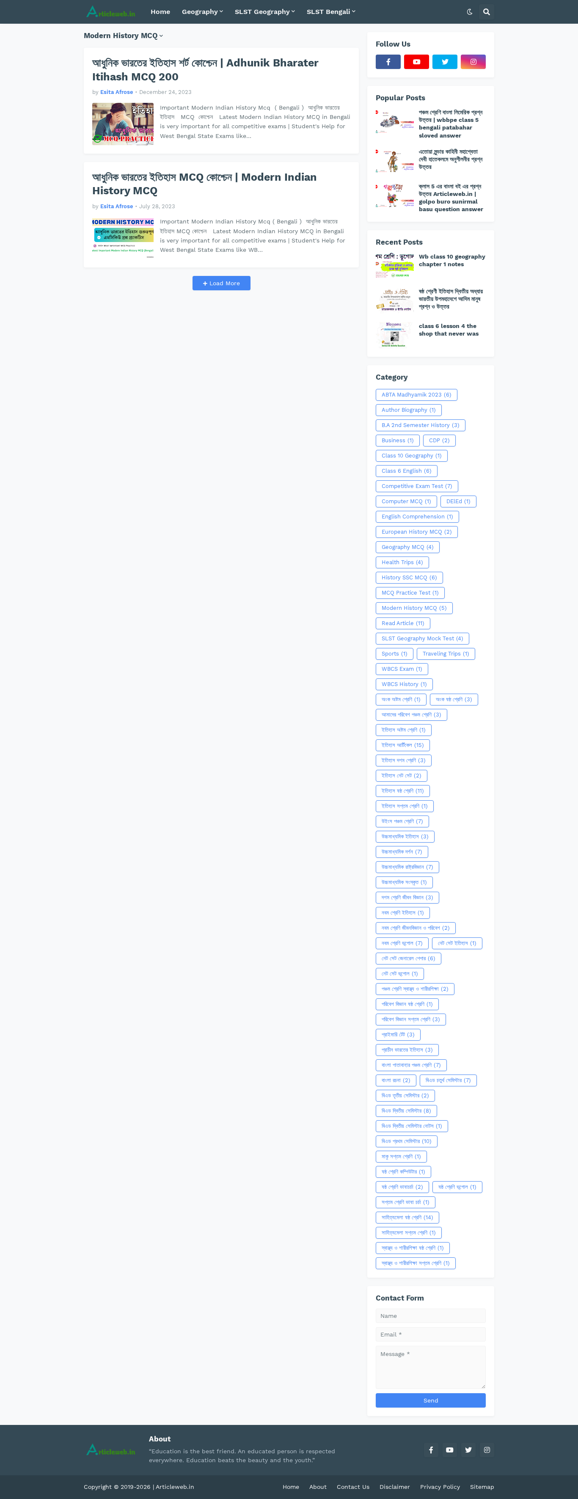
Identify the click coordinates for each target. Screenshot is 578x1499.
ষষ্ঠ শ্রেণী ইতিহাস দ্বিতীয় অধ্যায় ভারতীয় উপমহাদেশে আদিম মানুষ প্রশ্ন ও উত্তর (451, 299)
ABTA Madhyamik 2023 (416, 394)
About (318, 1486)
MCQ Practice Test (410, 593)
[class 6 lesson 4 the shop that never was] (395, 335)
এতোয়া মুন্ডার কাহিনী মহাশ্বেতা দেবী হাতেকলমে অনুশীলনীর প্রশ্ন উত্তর (450, 159)
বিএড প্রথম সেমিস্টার (407, 1141)
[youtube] (416, 62)
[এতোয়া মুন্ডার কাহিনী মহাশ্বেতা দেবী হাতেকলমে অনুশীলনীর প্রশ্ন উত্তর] (395, 161)
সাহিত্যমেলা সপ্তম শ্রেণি (409, 1232)
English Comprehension (417, 516)
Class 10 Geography (412, 455)
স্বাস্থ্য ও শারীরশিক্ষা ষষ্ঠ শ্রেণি (413, 1248)
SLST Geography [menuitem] (262, 12)
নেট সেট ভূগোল (400, 973)
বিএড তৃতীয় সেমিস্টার (405, 1095)
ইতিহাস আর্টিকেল (403, 745)
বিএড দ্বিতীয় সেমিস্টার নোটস (412, 1126)
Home (291, 1486)
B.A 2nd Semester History (421, 425)
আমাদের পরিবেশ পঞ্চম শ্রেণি (411, 714)
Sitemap (482, 1486)
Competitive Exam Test (417, 486)
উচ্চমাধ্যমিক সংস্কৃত (404, 882)
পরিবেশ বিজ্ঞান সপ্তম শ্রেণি (411, 1019)
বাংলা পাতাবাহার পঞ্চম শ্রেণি (411, 1065)
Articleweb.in (175, 1486)
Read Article (403, 623)
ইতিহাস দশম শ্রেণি (404, 760)
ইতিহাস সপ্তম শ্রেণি (405, 806)
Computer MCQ (406, 501)
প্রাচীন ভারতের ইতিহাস (407, 1050)
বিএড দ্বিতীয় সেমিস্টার (406, 1111)
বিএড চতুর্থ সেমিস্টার (448, 1080)
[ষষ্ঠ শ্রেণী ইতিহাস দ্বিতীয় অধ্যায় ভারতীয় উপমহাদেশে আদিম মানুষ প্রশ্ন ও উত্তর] (395, 300)
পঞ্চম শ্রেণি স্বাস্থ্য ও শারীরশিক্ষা (415, 989)
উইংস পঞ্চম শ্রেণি (402, 821)
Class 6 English (407, 471)
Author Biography (409, 410)
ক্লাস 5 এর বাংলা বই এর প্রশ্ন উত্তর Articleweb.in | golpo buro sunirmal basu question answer (451, 198)
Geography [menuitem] (200, 12)
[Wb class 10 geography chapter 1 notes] (395, 266)
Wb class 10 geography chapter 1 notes (452, 260)
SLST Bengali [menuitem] (328, 12)
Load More (223, 283)
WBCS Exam (402, 669)
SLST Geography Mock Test (422, 638)
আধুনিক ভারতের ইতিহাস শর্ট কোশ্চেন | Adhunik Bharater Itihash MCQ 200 (205, 70)
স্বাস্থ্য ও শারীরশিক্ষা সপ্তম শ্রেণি (416, 1263)
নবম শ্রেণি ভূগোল (402, 943)
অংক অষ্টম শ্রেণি (401, 699)
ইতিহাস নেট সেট (401, 775)
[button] (469, 11)
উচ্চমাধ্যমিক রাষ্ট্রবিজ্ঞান (407, 867)
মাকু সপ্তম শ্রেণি (401, 1156)
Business (398, 440)
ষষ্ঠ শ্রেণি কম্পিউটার (403, 1171)
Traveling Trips (446, 653)
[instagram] (473, 62)
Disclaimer (395, 1486)
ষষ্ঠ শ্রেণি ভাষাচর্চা (402, 1187)
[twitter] (444, 62)
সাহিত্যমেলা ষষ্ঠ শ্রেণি (407, 1217)
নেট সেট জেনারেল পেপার (408, 958)
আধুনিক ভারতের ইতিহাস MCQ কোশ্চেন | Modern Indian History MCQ (204, 184)
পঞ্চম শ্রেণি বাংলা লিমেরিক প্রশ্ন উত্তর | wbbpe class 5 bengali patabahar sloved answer (450, 124)
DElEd (458, 501)
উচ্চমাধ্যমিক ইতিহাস (405, 836)
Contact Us (353, 1486)
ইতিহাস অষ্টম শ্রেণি (404, 730)
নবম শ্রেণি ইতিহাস (403, 912)
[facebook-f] (388, 62)
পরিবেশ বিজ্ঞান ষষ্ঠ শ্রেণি (407, 1004)
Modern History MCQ (414, 608)
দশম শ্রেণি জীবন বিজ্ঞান (407, 897)
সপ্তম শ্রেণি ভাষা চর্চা (405, 1202)
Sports (394, 653)
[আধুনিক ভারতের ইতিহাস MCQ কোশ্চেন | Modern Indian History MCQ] (123, 238)
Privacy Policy (440, 1486)
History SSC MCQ (409, 577)
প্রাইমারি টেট (398, 1034)
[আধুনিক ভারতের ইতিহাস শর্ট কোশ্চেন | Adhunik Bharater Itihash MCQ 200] (123, 124)
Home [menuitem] (160, 12)
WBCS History (404, 684)
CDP (439, 440)
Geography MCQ (408, 547)
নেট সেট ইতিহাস (457, 943)
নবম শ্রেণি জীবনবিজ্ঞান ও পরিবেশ (416, 928)
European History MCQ (417, 532)
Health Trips (402, 562)
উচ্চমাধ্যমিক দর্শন (402, 852)
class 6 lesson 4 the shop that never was (449, 329)
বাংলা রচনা (396, 1080)
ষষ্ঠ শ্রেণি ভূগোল (457, 1187)
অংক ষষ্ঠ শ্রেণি (454, 699)
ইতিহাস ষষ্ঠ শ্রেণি (403, 791)
